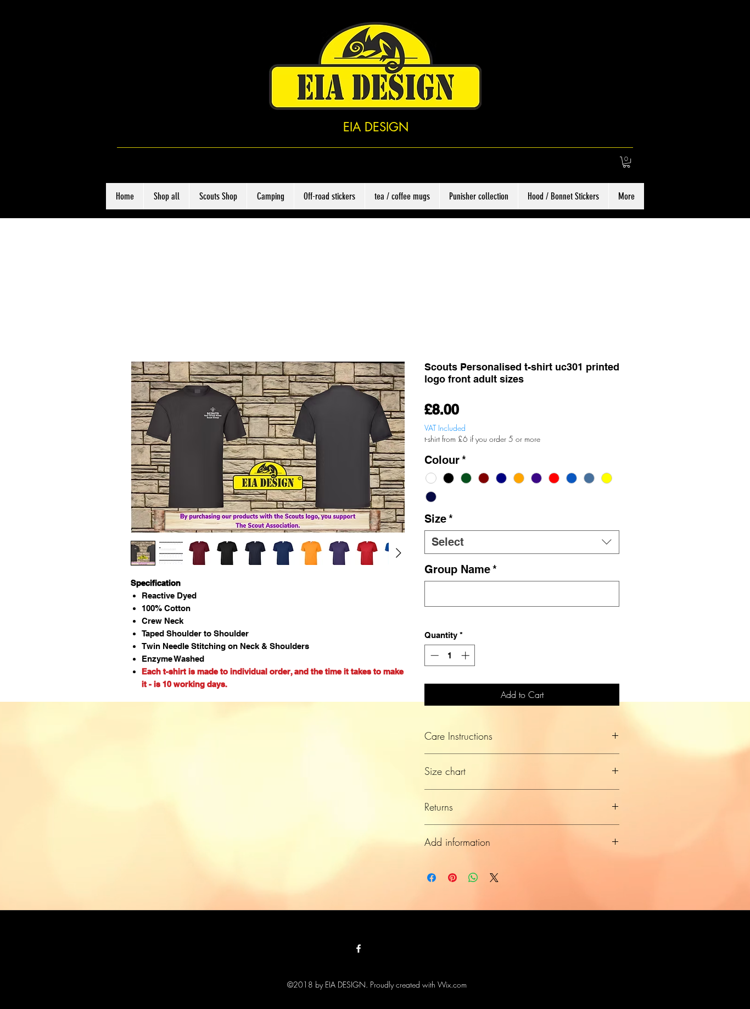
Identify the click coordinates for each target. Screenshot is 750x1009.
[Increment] (466, 657)
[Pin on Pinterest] (452, 879)
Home (142, 324)
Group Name (460, 571)
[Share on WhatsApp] (473, 879)
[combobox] (521, 544)
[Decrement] (433, 657)
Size (438, 521)
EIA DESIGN (375, 127)
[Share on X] (494, 879)
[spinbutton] (450, 657)
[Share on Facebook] (431, 879)
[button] (626, 162)
